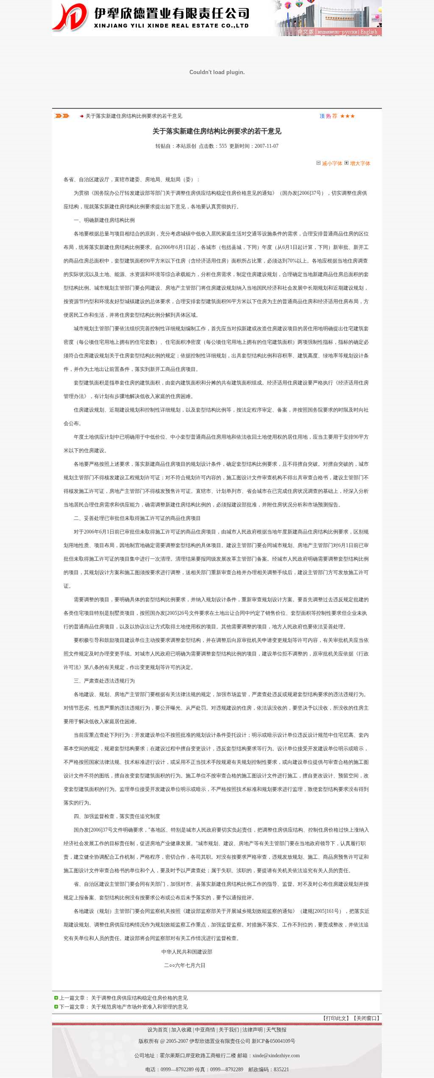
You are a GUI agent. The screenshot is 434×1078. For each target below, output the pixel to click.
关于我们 (229, 1030)
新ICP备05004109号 (273, 1041)
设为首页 (157, 1030)
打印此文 (336, 1018)
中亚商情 (205, 1030)
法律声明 (252, 1030)
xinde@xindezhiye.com (276, 1056)
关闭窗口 (366, 1018)
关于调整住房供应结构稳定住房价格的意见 (139, 998)
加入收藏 (181, 1030)
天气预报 (276, 1030)
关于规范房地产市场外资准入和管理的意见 (139, 1007)
